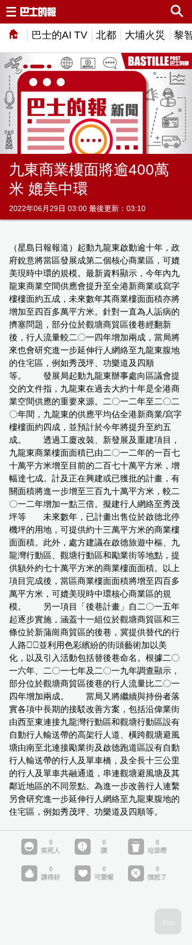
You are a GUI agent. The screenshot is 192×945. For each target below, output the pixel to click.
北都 (106, 35)
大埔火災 (145, 35)
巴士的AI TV (59, 35)
